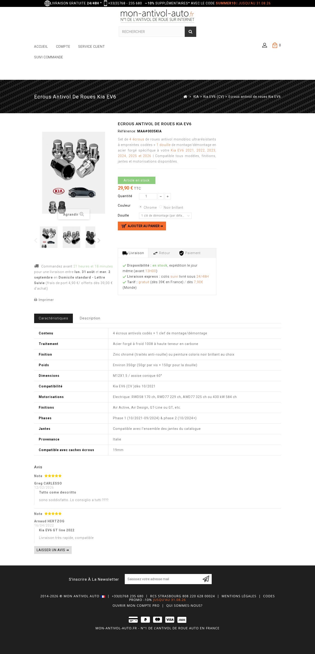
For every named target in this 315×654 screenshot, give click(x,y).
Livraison (136, 253)
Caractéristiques (53, 318)
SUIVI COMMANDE (48, 57)
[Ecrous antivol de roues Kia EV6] (50, 237)
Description (90, 318)
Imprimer (46, 300)
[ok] (205, 579)
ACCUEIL (41, 46)
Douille (124, 215)
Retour (164, 253)
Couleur (125, 205)
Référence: (127, 131)
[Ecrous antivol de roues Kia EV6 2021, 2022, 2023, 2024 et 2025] (73, 237)
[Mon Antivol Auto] (157, 17)
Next (99, 240)
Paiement (192, 253)
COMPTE (63, 46)
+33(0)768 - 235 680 (125, 3)
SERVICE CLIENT (91, 46)
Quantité (125, 196)
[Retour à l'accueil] (185, 96)
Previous (36, 240)
